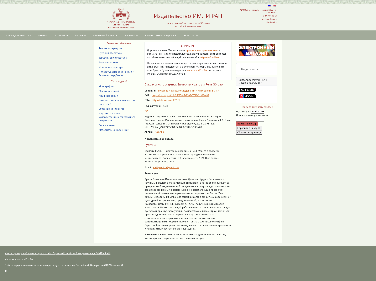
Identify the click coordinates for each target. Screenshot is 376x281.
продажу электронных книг (202, 50)
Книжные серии (108, 95)
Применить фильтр (246, 123)
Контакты (191, 35)
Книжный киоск (105, 35)
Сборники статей (109, 91)
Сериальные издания (160, 35)
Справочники (107, 125)
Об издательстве (18, 35)
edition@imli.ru (270, 22)
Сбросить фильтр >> (249, 128)
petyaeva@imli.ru (209, 57)
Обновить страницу (249, 132)
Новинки (61, 35)
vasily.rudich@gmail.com (166, 167)
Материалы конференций (114, 130)
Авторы (80, 35)
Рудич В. (159, 131)
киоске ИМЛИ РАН (198, 70)
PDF (147, 110)
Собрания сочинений (111, 108)
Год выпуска (243, 111)
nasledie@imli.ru (269, 19)
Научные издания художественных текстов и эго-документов (117, 117)
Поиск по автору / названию (252, 115)
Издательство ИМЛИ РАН (20, 259)
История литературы (111, 67)
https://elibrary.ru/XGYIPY (166, 100)
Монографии (106, 86)
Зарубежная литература (113, 57)
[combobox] (254, 69)
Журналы (131, 35)
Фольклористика (108, 62)
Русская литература (110, 53)
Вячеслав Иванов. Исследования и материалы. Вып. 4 (188, 90)
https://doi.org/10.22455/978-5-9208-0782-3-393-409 (180, 95)
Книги (42, 35)
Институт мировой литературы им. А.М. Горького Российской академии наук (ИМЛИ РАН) (57, 253)
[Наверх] (371, 275)
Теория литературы (110, 48)
